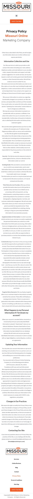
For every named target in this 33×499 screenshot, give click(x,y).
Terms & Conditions (16, 480)
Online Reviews (16, 463)
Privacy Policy (16, 476)
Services (16, 459)
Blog (16, 467)
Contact (16, 471)
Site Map (16, 484)
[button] (16, 15)
